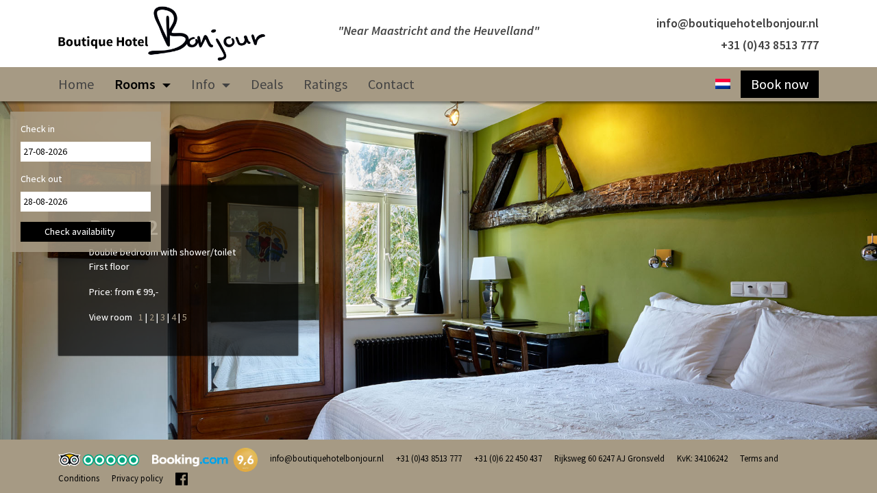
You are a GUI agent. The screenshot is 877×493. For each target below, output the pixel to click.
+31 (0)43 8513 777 (770, 45)
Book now (779, 83)
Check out (41, 179)
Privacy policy (137, 477)
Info (204, 83)
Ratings (325, 83)
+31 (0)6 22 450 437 (508, 458)
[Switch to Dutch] (722, 84)
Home (76, 83)
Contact (391, 83)
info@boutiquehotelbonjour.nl (737, 23)
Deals (267, 83)
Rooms (136, 83)
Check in (38, 129)
